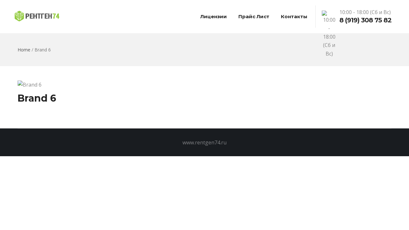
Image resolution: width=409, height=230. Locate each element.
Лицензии (213, 16)
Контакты (294, 16)
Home (24, 50)
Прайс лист (253, 16)
